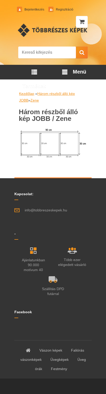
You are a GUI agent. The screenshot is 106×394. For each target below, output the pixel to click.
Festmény (59, 369)
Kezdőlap (26, 94)
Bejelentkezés (34, 9)
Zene (34, 100)
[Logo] (53, 30)
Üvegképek (59, 359)
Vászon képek (50, 350)
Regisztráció (64, 9)
